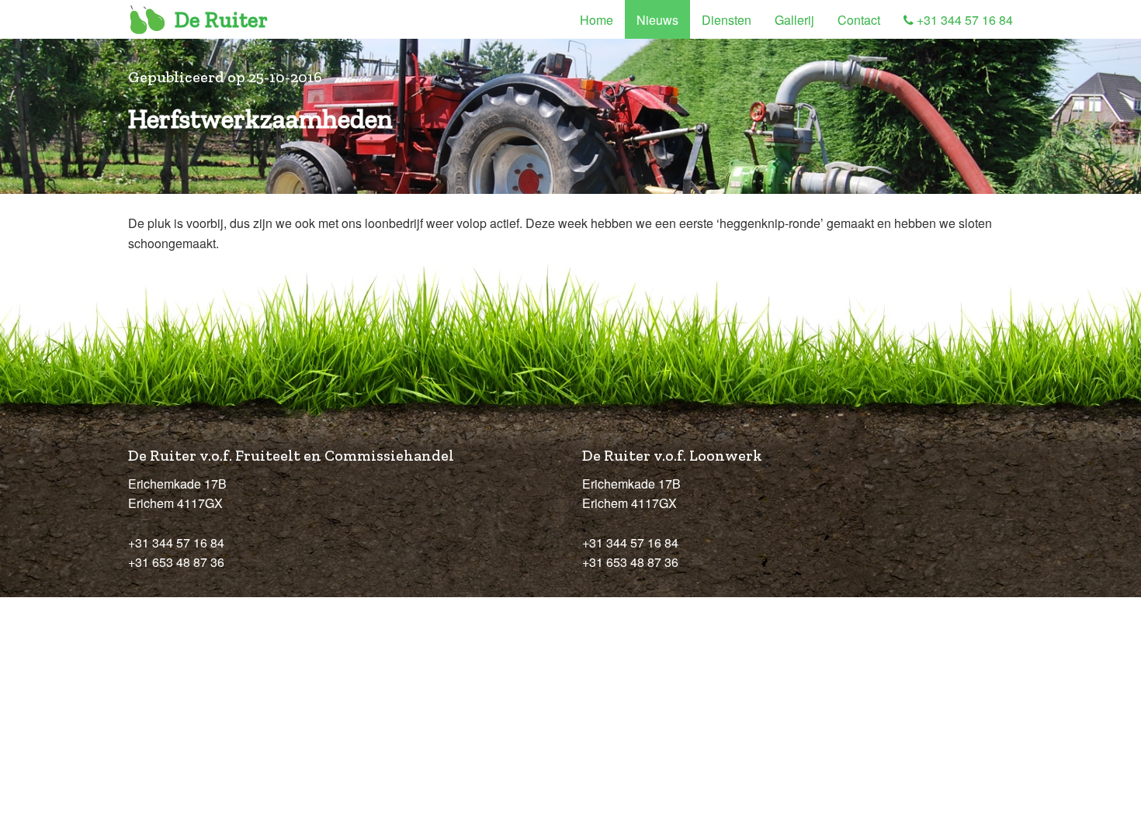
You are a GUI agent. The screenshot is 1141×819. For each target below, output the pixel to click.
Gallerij (794, 20)
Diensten (726, 20)
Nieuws (657, 20)
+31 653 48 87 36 (176, 562)
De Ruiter (221, 20)
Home (596, 20)
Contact (859, 20)
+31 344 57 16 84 (963, 20)
